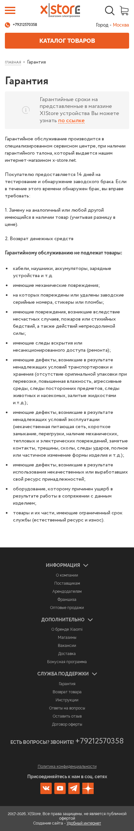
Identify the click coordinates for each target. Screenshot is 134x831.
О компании (67, 575)
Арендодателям (67, 591)
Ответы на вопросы (67, 708)
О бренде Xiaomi (67, 629)
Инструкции (67, 700)
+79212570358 (25, 25)
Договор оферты (67, 724)
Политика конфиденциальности (67, 766)
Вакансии (67, 645)
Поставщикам (67, 583)
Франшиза (67, 599)
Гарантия (67, 684)
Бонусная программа (67, 662)
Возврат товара (67, 692)
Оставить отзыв (67, 716)
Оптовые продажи (67, 607)
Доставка (67, 653)
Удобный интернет (84, 823)
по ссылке (71, 120)
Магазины (67, 637)
